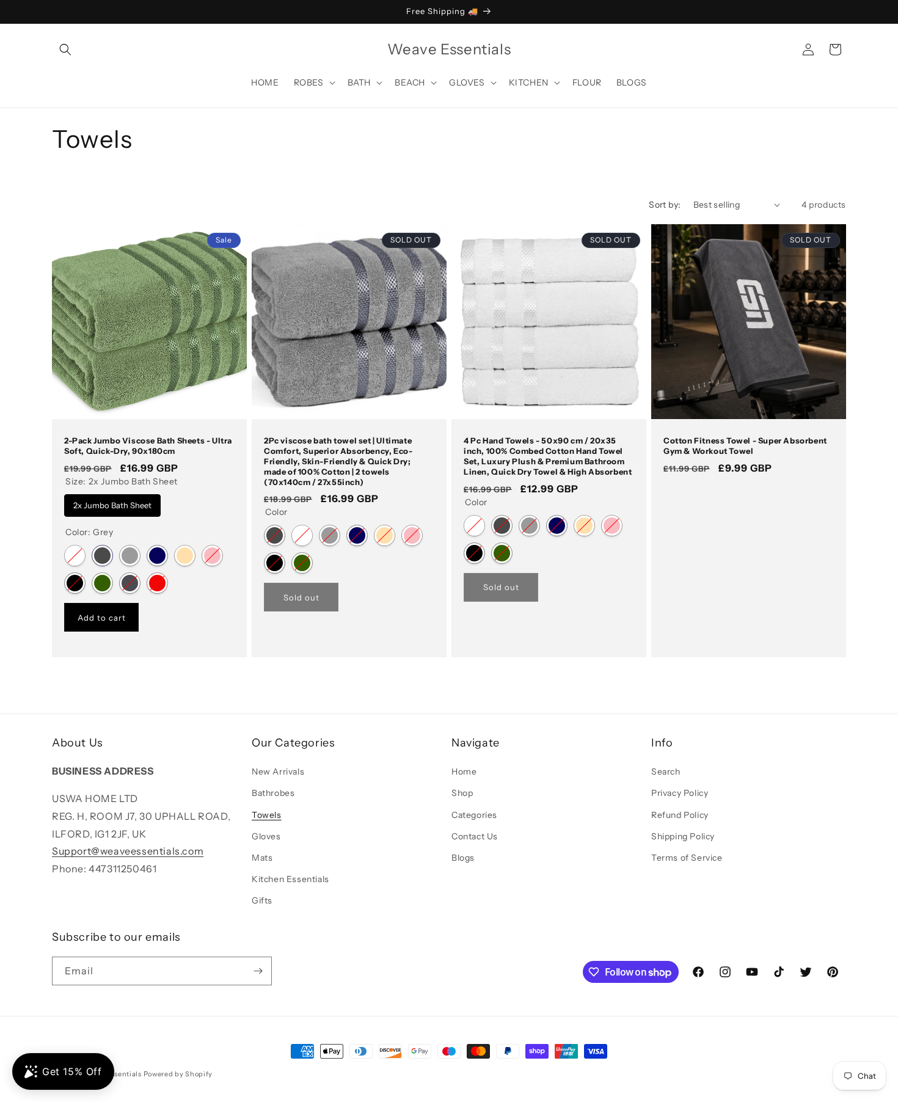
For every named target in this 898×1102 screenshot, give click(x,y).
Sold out (301, 597)
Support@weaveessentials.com (127, 851)
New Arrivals (278, 771)
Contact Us (474, 836)
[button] (65, 49)
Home (463, 771)
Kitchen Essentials (290, 879)
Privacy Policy (679, 792)
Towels (267, 814)
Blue (157, 555)
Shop (462, 792)
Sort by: (665, 204)
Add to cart (102, 617)
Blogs (463, 857)
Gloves (266, 836)
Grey (102, 555)
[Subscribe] (257, 971)
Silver (130, 555)
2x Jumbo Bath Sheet (112, 501)
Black (75, 583)
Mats (262, 857)
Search (666, 771)
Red (157, 583)
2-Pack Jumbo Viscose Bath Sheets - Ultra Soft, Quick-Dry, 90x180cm (148, 446)
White (75, 555)
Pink (212, 555)
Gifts (262, 900)
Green (102, 583)
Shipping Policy (683, 836)
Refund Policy (680, 814)
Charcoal (130, 583)
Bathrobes (273, 792)
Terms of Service (687, 857)
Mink (184, 555)
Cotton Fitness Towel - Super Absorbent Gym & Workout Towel (745, 446)
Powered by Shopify (178, 1074)
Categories (474, 814)
